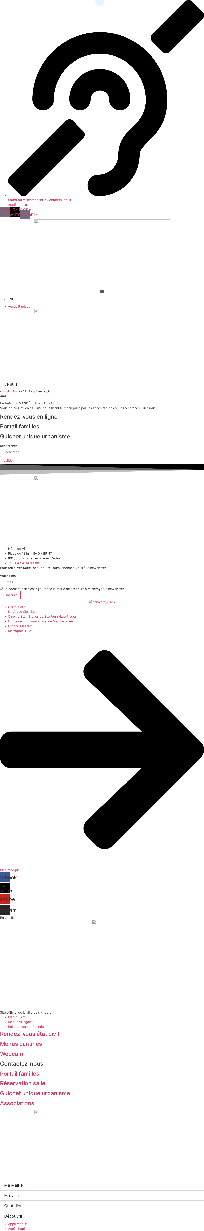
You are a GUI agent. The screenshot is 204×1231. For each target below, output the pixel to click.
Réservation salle (22, 1083)
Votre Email (8, 575)
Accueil (4, 391)
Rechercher (8, 445)
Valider (8, 460)
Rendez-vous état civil (29, 1033)
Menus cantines (21, 1043)
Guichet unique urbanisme (35, 1093)
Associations (17, 1103)
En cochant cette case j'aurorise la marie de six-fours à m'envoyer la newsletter (64, 588)
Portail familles (19, 1073)
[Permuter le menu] (102, 292)
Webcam (11, 1053)
